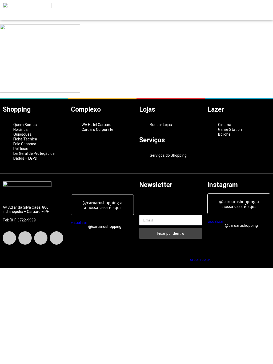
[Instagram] (40, 238)
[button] (136, 10)
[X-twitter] (25, 238)
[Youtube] (56, 238)
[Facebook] (9, 238)
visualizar (79, 222)
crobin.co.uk (200, 259)
